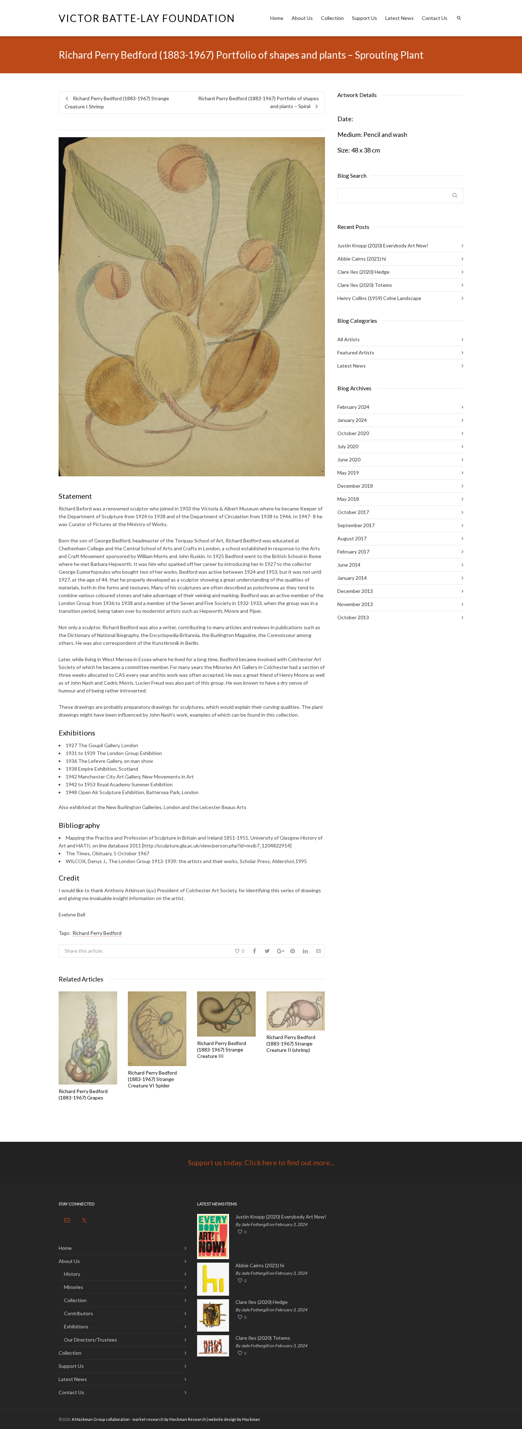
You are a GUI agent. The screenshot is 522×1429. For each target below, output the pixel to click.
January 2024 (352, 420)
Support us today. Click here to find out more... (261, 1162)
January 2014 (352, 578)
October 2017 (353, 512)
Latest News (399, 18)
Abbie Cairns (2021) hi (361, 259)
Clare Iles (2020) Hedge (363, 272)
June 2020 (348, 459)
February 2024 (353, 407)
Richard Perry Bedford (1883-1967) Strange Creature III (221, 1049)
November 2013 (355, 604)
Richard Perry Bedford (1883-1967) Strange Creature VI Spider (152, 1079)
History (72, 1274)
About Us (302, 18)
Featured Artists (355, 352)
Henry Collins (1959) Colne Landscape (379, 298)
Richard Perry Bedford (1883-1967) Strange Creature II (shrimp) (290, 1043)
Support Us (364, 18)
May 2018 (348, 499)
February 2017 (353, 551)
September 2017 (356, 525)
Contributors (78, 1313)
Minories (73, 1287)
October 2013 (353, 617)
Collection (332, 18)
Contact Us (434, 18)
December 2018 (355, 486)
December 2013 (355, 591)
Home (276, 18)
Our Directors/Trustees (90, 1340)
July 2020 (347, 446)
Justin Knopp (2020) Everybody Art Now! (382, 245)
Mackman (251, 1419)
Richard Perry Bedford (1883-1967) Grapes (83, 1094)
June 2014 (348, 565)
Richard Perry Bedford (96, 933)
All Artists (348, 339)
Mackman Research (187, 1419)
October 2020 (353, 433)
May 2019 (348, 473)
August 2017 (351, 538)
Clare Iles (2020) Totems (364, 285)
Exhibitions (76, 1326)
